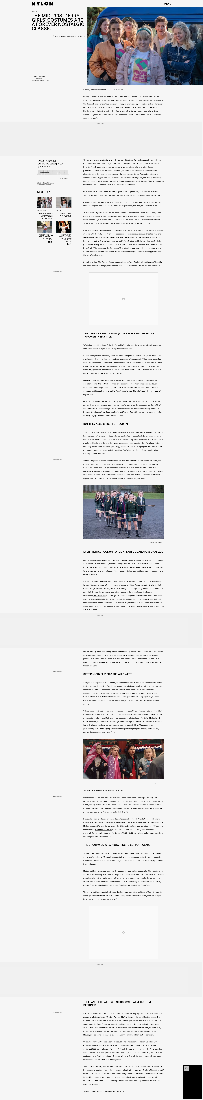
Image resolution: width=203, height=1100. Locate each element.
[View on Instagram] (123, 298)
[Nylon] (42, 3)
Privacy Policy (47, 184)
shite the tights (104, 373)
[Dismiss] (199, 1067)
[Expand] (185, 1067)
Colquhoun (131, 571)
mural (140, 895)
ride (141, 436)
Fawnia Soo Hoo (39, 77)
